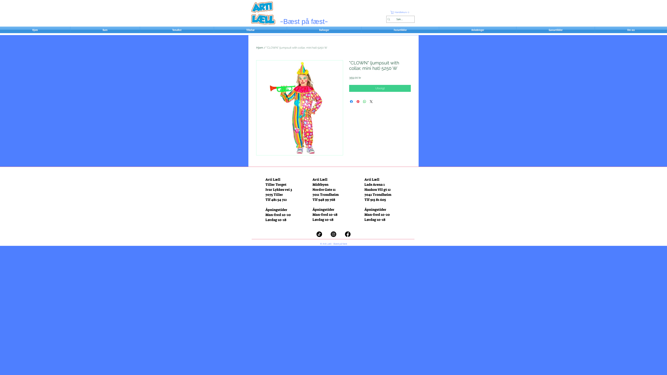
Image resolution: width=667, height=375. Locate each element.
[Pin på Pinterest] (358, 101)
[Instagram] (333, 234)
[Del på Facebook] (351, 101)
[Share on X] (371, 101)
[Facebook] (348, 234)
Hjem (259, 47)
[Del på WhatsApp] (365, 101)
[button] (400, 12)
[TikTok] (319, 234)
